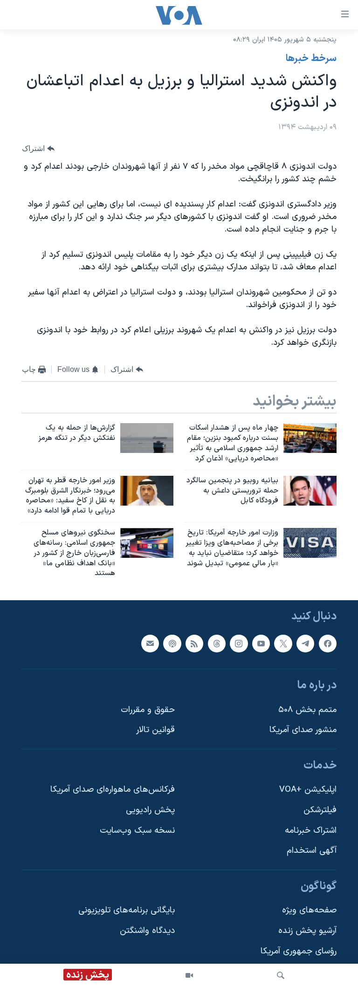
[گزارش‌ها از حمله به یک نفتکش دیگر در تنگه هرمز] (146, 438)
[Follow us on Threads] (217, 643)
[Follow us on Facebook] (328, 643)
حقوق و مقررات (148, 710)
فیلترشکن (320, 810)
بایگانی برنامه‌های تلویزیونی (126, 911)
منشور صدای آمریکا (303, 730)
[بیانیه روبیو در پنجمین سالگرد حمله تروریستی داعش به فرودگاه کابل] (310, 491)
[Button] (38, 148)
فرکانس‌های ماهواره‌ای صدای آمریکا (112, 790)
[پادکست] (172, 643)
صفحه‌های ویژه (309, 911)
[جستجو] (281, 975)
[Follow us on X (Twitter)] (283, 643)
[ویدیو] (189, 975)
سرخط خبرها (311, 58)
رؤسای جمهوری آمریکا (299, 951)
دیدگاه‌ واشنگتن (147, 931)
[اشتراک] (150, 643)
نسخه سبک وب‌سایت (137, 830)
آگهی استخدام (312, 851)
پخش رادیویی (150, 810)
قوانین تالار (155, 730)
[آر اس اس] (194, 643)
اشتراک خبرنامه (311, 830)
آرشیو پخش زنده (307, 931)
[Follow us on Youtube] (261, 643)
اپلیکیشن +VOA (308, 790)
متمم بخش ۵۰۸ (307, 710)
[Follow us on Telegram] (305, 643)
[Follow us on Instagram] (239, 643)
